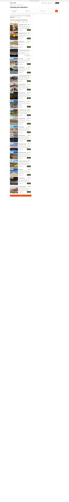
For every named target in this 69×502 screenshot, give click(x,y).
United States (14, 4)
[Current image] (12, 30)
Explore (11, 4)
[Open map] (46, 40)
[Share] (12, 24)
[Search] (56, 11)
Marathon (19, 4)
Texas (17, 4)
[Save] (11, 24)
